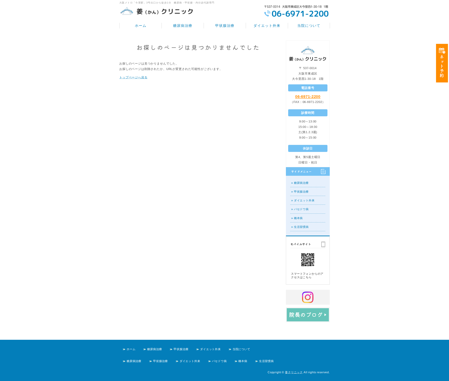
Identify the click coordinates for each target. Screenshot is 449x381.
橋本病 (298, 218)
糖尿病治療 (182, 26)
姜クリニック (294, 372)
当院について (308, 26)
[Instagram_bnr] (308, 301)
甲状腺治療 (224, 26)
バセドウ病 (301, 209)
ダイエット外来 (266, 26)
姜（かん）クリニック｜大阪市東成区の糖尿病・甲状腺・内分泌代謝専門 (157, 9)
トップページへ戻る (133, 77)
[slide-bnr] (308, 318)
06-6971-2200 (307, 96)
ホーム (140, 26)
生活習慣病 (301, 226)
